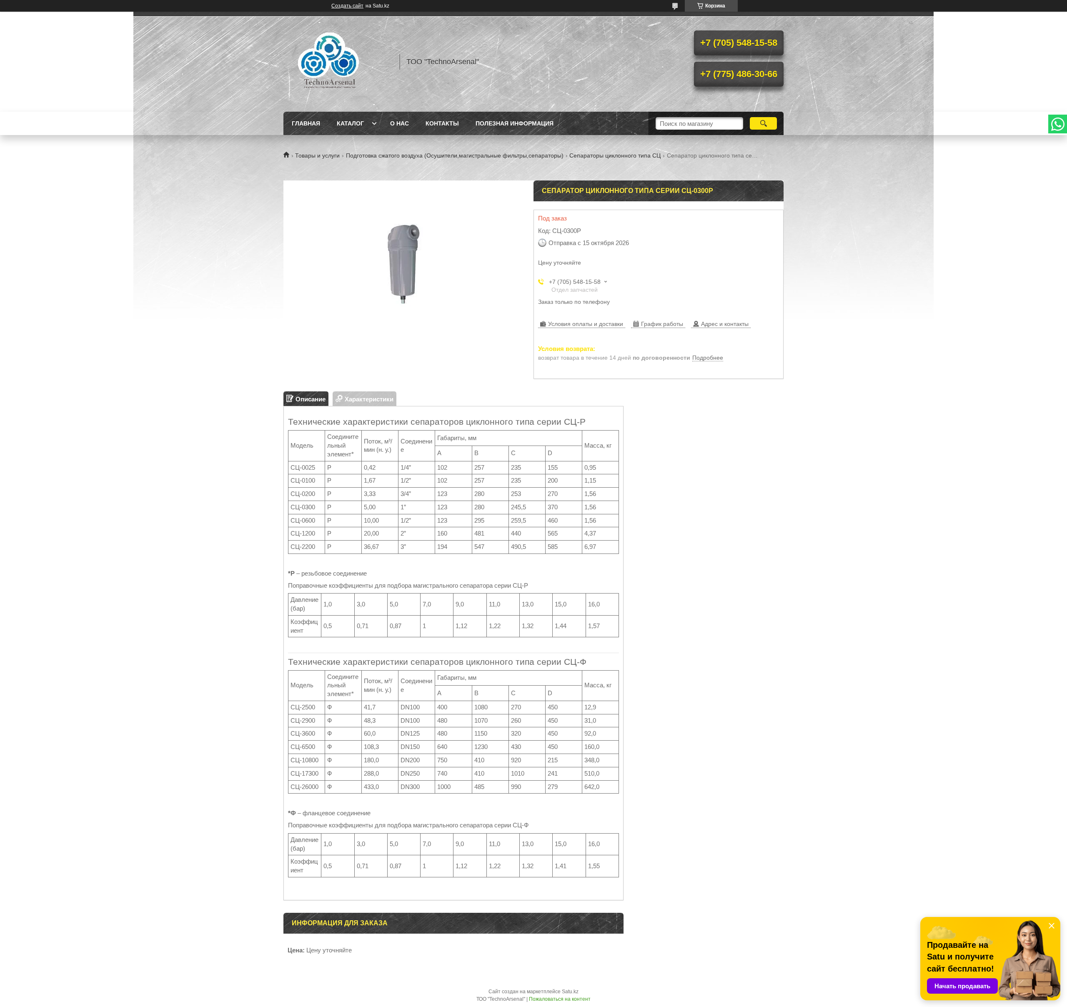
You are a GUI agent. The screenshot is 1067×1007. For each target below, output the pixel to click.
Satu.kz (570, 991)
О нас (399, 123)
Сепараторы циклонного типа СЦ (615, 155)
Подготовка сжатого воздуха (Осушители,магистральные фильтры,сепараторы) (455, 155)
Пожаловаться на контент (560, 999)
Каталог (350, 123)
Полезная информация (515, 123)
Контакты (442, 123)
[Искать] (763, 123)
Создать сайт (347, 6)
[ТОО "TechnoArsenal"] (337, 61)
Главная (306, 123)
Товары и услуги (317, 155)
